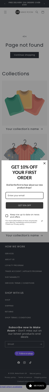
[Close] (44, 163)
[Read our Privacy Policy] (41, 220)
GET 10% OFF (24, 205)
